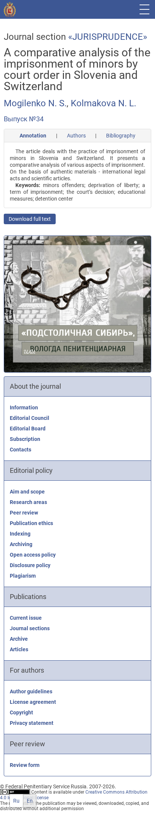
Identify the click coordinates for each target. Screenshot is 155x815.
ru (16, 801)
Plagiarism (23, 576)
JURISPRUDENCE (107, 37)
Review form (25, 765)
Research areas (28, 502)
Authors (76, 136)
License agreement (33, 702)
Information (24, 407)
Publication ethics (31, 523)
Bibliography (120, 136)
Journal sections (30, 628)
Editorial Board (28, 429)
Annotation (33, 136)
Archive (19, 639)
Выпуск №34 (24, 119)
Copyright (21, 712)
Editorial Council (29, 418)
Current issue (26, 618)
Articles (19, 649)
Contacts (20, 450)
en (30, 801)
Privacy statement (31, 723)
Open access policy (33, 555)
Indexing (20, 534)
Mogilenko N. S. (35, 103)
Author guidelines (31, 691)
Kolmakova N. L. (103, 103)
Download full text (30, 219)
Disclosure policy (30, 565)
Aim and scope (27, 492)
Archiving (21, 544)
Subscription (25, 439)
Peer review (24, 513)
